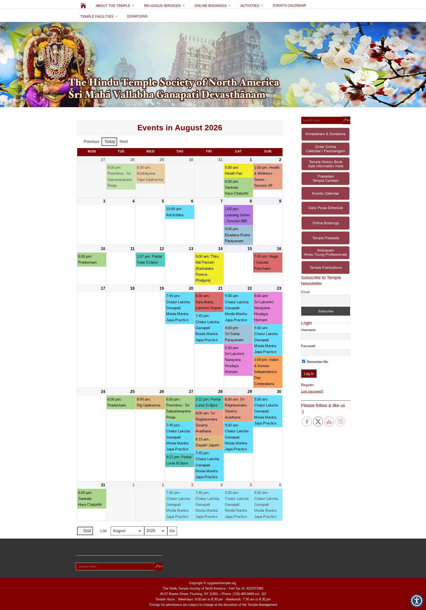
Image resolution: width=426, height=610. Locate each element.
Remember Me (317, 362)
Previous (91, 141)
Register (307, 385)
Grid (85, 532)
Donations (137, 16)
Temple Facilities (96, 16)
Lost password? (312, 391)
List (101, 532)
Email (305, 292)
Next (124, 141)
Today (110, 141)
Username (308, 330)
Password (308, 346)
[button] (417, 601)
